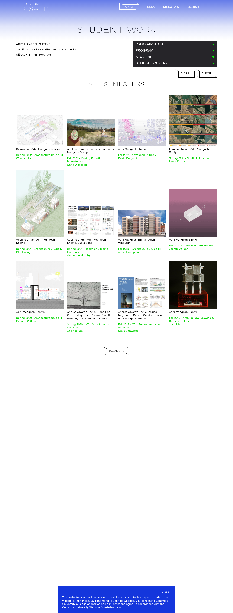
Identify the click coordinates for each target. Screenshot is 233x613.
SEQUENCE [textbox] (145, 57)
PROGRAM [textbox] (144, 51)
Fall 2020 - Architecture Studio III (139, 249)
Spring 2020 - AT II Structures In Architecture (88, 326)
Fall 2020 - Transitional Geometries (191, 245)
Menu (151, 7)
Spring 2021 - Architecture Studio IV (39, 249)
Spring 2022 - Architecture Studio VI (39, 155)
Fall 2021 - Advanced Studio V (137, 155)
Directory (171, 7)
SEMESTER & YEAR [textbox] (151, 63)
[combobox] (174, 44)
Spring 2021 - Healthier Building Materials (87, 250)
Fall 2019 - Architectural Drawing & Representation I (191, 319)
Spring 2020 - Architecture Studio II (39, 318)
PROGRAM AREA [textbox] (149, 44)
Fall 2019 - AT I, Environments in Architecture (139, 326)
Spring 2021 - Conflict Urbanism (190, 158)
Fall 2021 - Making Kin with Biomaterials (84, 160)
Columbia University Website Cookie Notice (90, 607)
